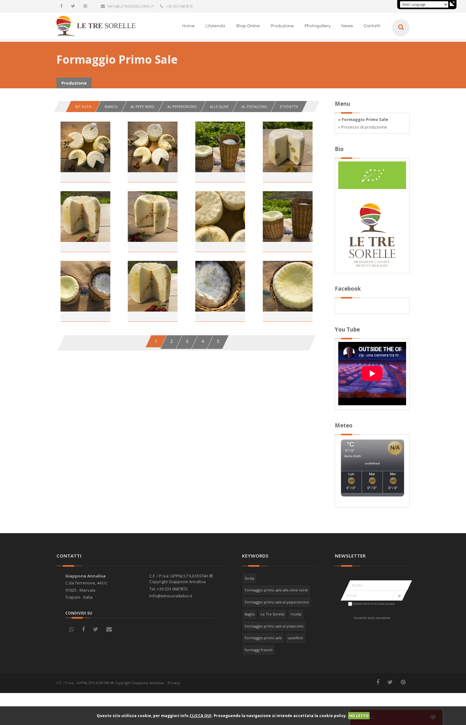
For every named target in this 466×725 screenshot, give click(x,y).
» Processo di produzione (362, 127)
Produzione (282, 26)
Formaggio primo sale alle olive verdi (276, 590)
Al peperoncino (182, 106)
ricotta (295, 614)
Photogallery (318, 26)
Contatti (372, 26)
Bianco (111, 106)
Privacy (174, 682)
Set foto (83, 106)
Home (188, 26)
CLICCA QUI (200, 715)
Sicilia (249, 578)
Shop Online (248, 26)
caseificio (295, 637)
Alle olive (219, 106)
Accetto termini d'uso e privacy (374, 604)
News (347, 26)
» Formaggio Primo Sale (363, 119)
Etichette (289, 106)
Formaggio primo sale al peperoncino (277, 602)
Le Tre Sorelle (273, 614)
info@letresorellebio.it (130, 6)
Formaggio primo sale (263, 637)
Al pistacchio (254, 106)
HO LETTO (359, 715)
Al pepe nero (142, 106)
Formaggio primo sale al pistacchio (274, 626)
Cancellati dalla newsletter (372, 618)
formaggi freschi (259, 649)
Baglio (250, 614)
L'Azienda (215, 26)
